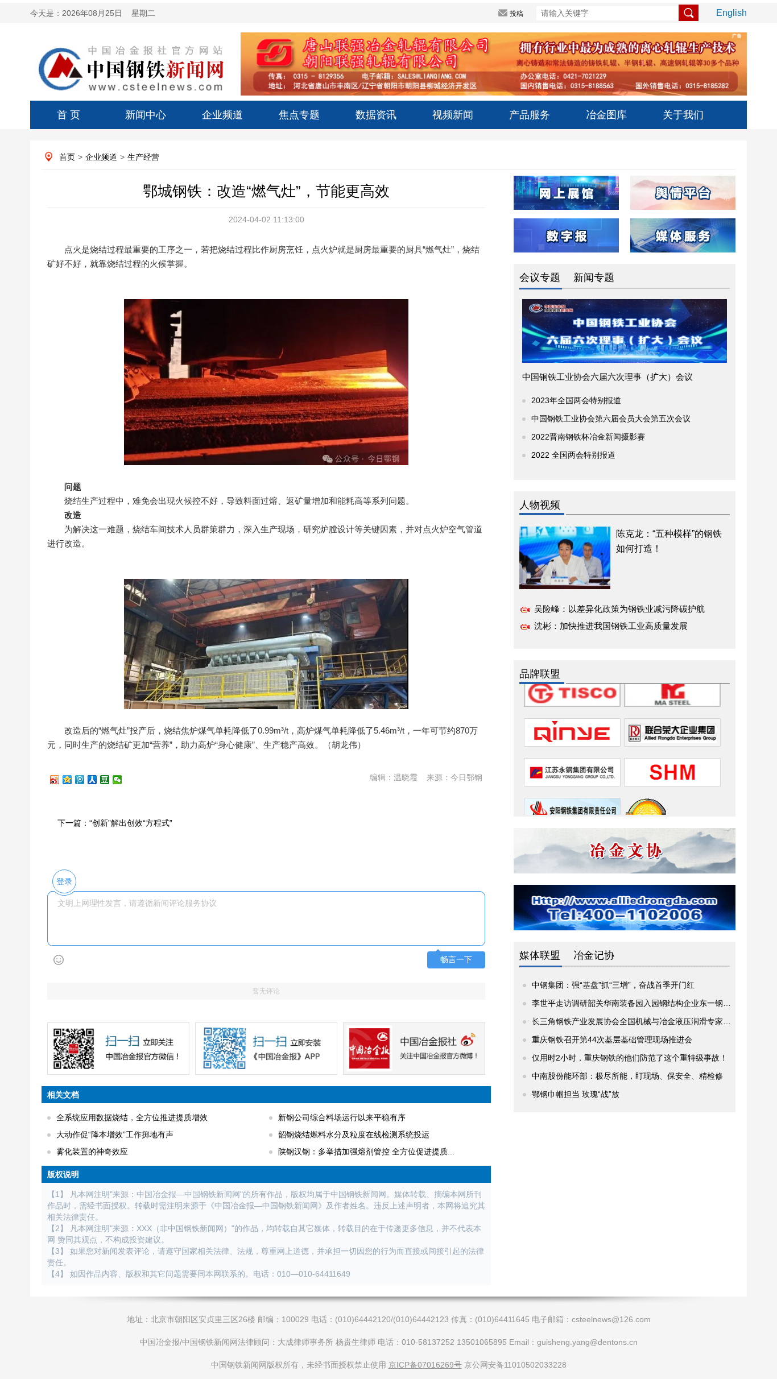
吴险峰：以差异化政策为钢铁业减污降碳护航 (619, 609)
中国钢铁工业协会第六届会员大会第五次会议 (611, 418)
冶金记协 (593, 955)
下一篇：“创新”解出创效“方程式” (114, 822)
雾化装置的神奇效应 (92, 1151)
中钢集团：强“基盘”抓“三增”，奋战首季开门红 (613, 984)
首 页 (68, 115)
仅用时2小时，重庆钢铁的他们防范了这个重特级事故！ (630, 1057)
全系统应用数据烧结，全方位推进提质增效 (132, 1117)
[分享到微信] (122, 779)
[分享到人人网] (97, 779)
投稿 (516, 14)
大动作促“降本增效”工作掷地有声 (114, 1134)
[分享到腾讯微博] (84, 779)
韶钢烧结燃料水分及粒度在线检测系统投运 (353, 1134)
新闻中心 (145, 115)
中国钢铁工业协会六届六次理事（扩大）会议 (607, 377)
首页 (67, 156)
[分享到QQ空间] (72, 779)
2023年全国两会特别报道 (576, 400)
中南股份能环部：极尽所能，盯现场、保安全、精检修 (627, 1075)
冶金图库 (606, 115)
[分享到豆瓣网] (109, 779)
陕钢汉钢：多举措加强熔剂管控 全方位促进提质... (366, 1151)
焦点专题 (299, 115)
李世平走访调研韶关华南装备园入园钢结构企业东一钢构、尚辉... (647, 1003)
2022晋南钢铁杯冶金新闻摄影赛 (588, 436)
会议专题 (539, 277)
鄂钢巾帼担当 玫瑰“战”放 (575, 1094)
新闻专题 (593, 277)
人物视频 (539, 505)
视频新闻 (452, 115)
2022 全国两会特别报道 (573, 454)
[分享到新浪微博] (59, 779)
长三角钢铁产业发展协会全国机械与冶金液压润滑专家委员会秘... (647, 1021)
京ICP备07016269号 (425, 1364)
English (731, 13)
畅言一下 (456, 959)
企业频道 (222, 115)
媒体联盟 (539, 955)
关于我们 (683, 115)
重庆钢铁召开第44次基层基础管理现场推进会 (612, 1039)
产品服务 (529, 115)
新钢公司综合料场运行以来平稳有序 (342, 1117)
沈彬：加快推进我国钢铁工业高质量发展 (611, 626)
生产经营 (143, 156)
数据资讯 (376, 115)
